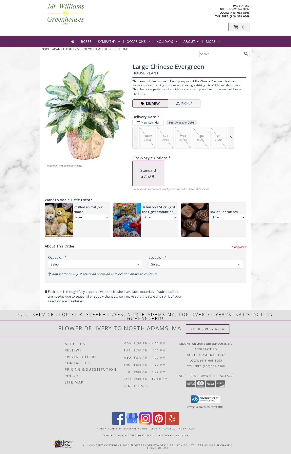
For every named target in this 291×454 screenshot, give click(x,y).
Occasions (136, 41)
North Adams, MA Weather (123, 435)
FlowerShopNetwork (148, 445)
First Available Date (181, 122)
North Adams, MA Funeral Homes (122, 428)
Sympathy (107, 41)
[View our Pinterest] (159, 423)
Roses (86, 41)
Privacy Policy (182, 445)
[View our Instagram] (145, 423)
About (189, 41)
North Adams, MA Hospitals (172, 428)
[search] (246, 53)
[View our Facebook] (118, 423)
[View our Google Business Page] (132, 423)
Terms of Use (158, 448)
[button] (238, 27)
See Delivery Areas (208, 329)
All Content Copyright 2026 (106, 445)
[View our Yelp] (172, 423)
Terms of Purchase (214, 445)
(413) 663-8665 (239, 12)
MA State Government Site (167, 435)
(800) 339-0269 (239, 16)
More (211, 41)
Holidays (164, 41)
